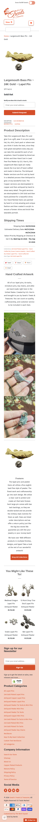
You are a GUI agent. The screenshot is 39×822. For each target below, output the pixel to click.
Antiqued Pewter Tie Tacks (14, 712)
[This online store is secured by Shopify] (17, 683)
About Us (7, 762)
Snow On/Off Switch (22, 2)
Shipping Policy (10, 772)
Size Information (19, 121)
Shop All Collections (19, 557)
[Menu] (9, 22)
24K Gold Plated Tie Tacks (13, 726)
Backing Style (8, 124)
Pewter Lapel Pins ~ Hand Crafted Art (17, 254)
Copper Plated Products (13, 765)
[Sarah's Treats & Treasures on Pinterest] (9, 790)
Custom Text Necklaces (12, 741)
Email (9, 268)
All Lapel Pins (9, 691)
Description (7, 121)
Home (6, 36)
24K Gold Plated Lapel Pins (14, 694)
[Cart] (31, 23)
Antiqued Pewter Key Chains (14, 730)
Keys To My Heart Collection (14, 737)
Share (19, 262)
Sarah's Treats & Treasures (20, 797)
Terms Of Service (10, 779)
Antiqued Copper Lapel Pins (14, 698)
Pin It (28, 262)
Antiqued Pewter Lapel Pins (14, 702)
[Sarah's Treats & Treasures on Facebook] (5, 790)
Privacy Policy (9, 776)
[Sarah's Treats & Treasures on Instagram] (13, 790)
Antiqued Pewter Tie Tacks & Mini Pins (18, 705)
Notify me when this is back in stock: (15, 100)
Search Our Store (10, 755)
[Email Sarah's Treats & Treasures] (17, 790)
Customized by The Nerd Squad (16, 814)
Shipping (17, 124)
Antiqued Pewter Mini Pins (14, 709)
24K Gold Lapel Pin (16, 256)
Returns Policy (9, 769)
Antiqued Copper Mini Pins (14, 716)
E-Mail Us (31, 820)
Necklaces (8, 734)
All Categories (9, 744)
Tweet (9, 262)
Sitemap (7, 758)
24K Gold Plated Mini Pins (13, 723)
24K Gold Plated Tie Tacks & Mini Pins (18, 719)
